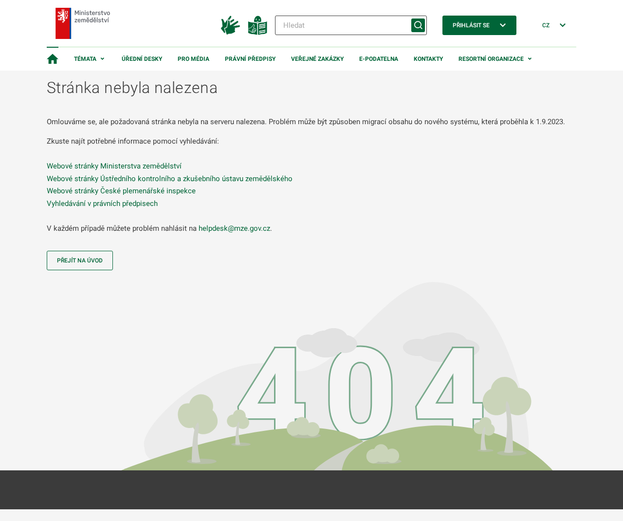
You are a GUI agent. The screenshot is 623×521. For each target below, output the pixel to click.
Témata (85, 59)
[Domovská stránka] (52, 59)
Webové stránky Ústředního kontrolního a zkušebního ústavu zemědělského (170, 178)
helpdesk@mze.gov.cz (234, 228)
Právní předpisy (250, 59)
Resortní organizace (491, 59)
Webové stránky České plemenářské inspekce (121, 190)
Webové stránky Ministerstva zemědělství (114, 166)
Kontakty (428, 59)
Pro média (193, 59)
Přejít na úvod (80, 260)
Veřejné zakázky (317, 59)
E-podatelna (378, 59)
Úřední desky (142, 59)
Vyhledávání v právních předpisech (102, 203)
